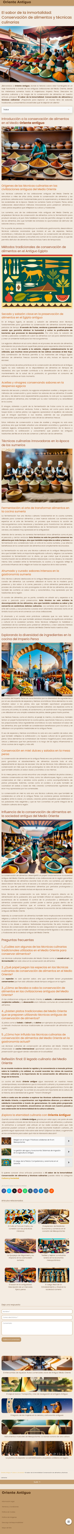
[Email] (46, 1191)
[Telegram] (41, 1191)
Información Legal (8, 1501)
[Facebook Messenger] (9, 1191)
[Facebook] (4, 1191)
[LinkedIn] (35, 1191)
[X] (14, 1191)
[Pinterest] (19, 1191)
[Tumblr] (30, 1191)
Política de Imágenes (9, 1517)
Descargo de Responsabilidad (12, 1522)
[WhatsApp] (25, 1191)
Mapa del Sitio (7, 1528)
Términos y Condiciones (10, 1507)
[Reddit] (51, 1191)
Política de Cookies (8, 1512)
